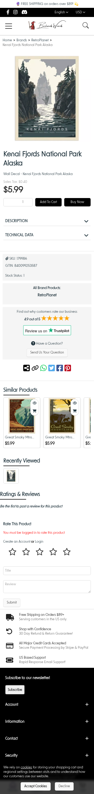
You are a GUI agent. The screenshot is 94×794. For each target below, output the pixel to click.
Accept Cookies (35, 786)
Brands (21, 40)
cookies (26, 767)
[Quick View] (34, 403)
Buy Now (77, 202)
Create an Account (16, 541)
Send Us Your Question (47, 352)
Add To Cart (48, 202)
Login (39, 541)
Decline (64, 786)
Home (7, 40)
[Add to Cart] (34, 411)
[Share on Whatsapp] (43, 369)
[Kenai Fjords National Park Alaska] (11, 476)
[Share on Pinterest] (67, 369)
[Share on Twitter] (52, 369)
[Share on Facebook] (60, 369)
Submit (12, 602)
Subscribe (15, 690)
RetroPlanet (40, 40)
